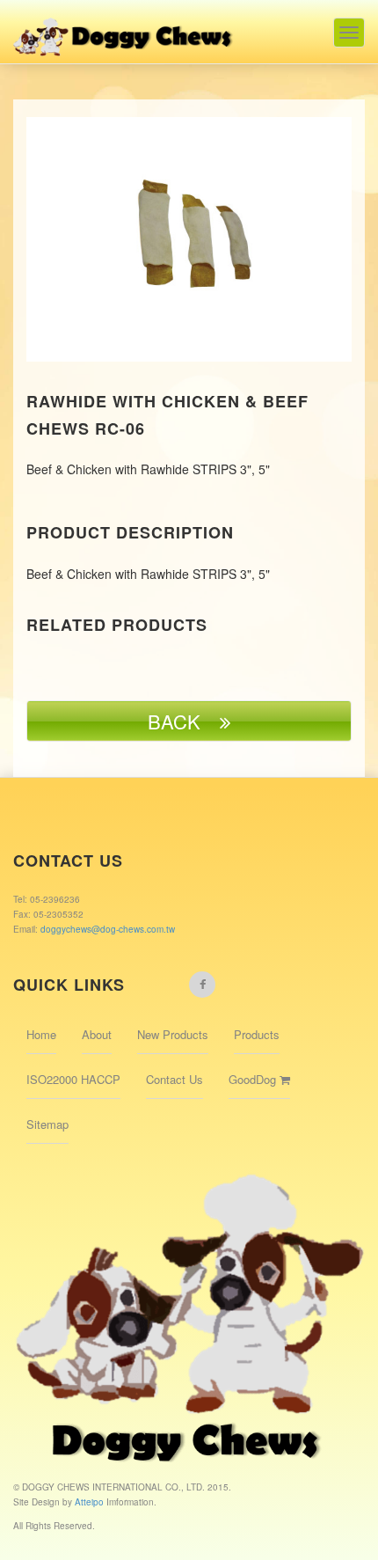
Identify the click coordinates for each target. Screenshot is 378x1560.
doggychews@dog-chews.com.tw (107, 929)
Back (184, 721)
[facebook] (202, 984)
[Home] (124, 28)
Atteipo (90, 1502)
